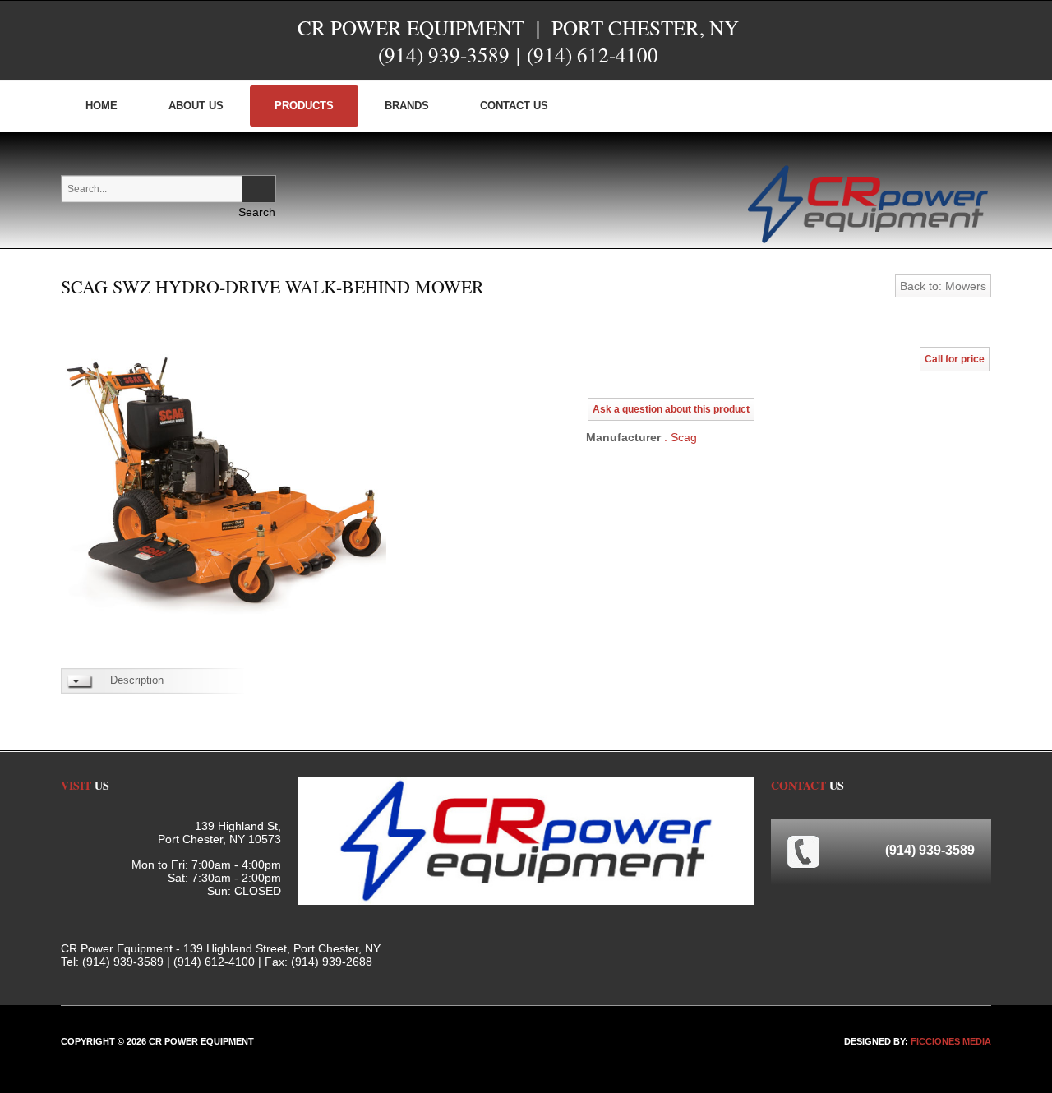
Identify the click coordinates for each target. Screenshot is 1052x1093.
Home (101, 105)
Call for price (955, 359)
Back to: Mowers (943, 286)
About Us (196, 105)
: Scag (679, 437)
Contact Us (514, 105)
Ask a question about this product (671, 409)
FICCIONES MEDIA (951, 1041)
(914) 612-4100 (592, 54)
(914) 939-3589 (444, 54)
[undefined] (223, 482)
